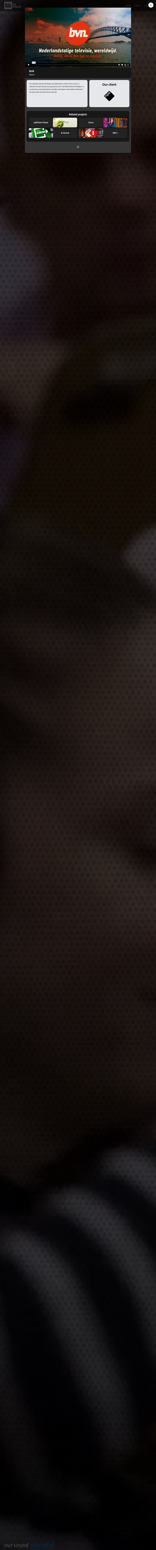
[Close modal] (150, 5)
